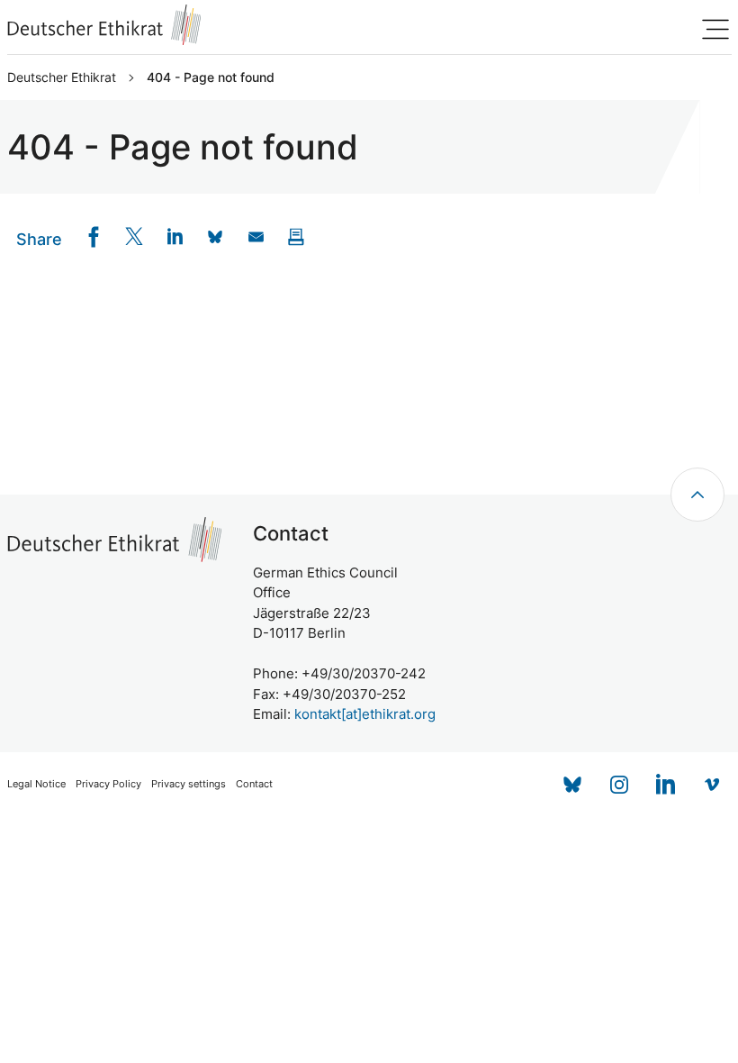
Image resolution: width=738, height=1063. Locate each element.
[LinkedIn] (175, 236)
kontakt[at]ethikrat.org (365, 713)
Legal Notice (36, 784)
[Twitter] (134, 236)
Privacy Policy (108, 784)
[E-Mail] (256, 236)
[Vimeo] (713, 785)
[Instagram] (619, 785)
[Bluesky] (572, 785)
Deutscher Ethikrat (61, 77)
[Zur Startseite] (104, 25)
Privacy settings (188, 784)
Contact (254, 784)
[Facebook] (94, 236)
